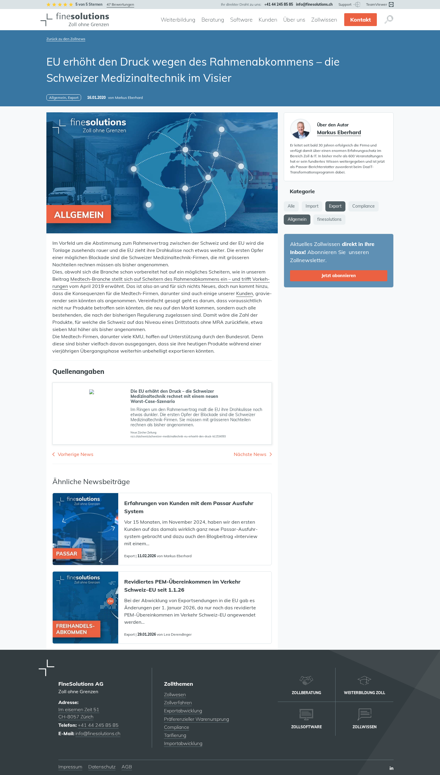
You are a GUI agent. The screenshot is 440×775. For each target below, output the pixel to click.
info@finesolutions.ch (97, 733)
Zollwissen (324, 19)
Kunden (268, 19)
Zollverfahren (178, 702)
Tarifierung (175, 735)
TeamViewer (377, 4)
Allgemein (297, 219)
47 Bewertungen (120, 4)
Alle (291, 206)
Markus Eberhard (129, 97)
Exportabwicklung (183, 711)
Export (335, 206)
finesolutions (329, 219)
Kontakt (360, 19)
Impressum (70, 767)
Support (345, 4)
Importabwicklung (183, 743)
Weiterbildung (178, 19)
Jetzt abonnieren (338, 275)
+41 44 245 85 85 (98, 725)
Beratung (212, 19)
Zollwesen (175, 694)
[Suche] (389, 19)
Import (312, 206)
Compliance (363, 206)
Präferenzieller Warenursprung (196, 719)
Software (241, 19)
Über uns (294, 19)
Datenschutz (102, 767)
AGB (127, 767)
